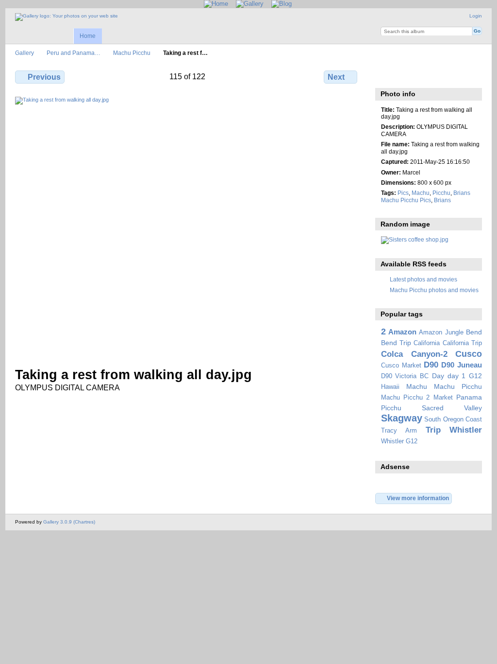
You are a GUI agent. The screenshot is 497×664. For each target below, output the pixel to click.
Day (438, 376)
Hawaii (390, 387)
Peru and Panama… (73, 53)
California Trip (462, 343)
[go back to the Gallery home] (66, 17)
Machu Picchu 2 (405, 397)
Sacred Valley (452, 408)
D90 (431, 364)
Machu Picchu (131, 53)
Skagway (401, 418)
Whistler (465, 430)
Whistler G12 (399, 441)
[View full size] (187, 226)
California (427, 343)
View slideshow (407, 76)
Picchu (441, 193)
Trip (433, 430)
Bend (474, 332)
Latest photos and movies (423, 279)
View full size (386, 76)
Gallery (24, 53)
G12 (475, 376)
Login (475, 15)
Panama (469, 397)
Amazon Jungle (441, 332)
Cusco (468, 354)
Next (336, 77)
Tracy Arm (399, 430)
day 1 (456, 376)
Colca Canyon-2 (414, 354)
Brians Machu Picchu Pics (425, 196)
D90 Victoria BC (405, 376)
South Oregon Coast (453, 419)
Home (88, 36)
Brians (442, 200)
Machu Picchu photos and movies (434, 290)
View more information (418, 498)
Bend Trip (396, 343)
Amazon (402, 332)
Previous (44, 77)
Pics (403, 193)
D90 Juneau (461, 365)
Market (443, 397)
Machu (421, 193)
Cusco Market (401, 365)
